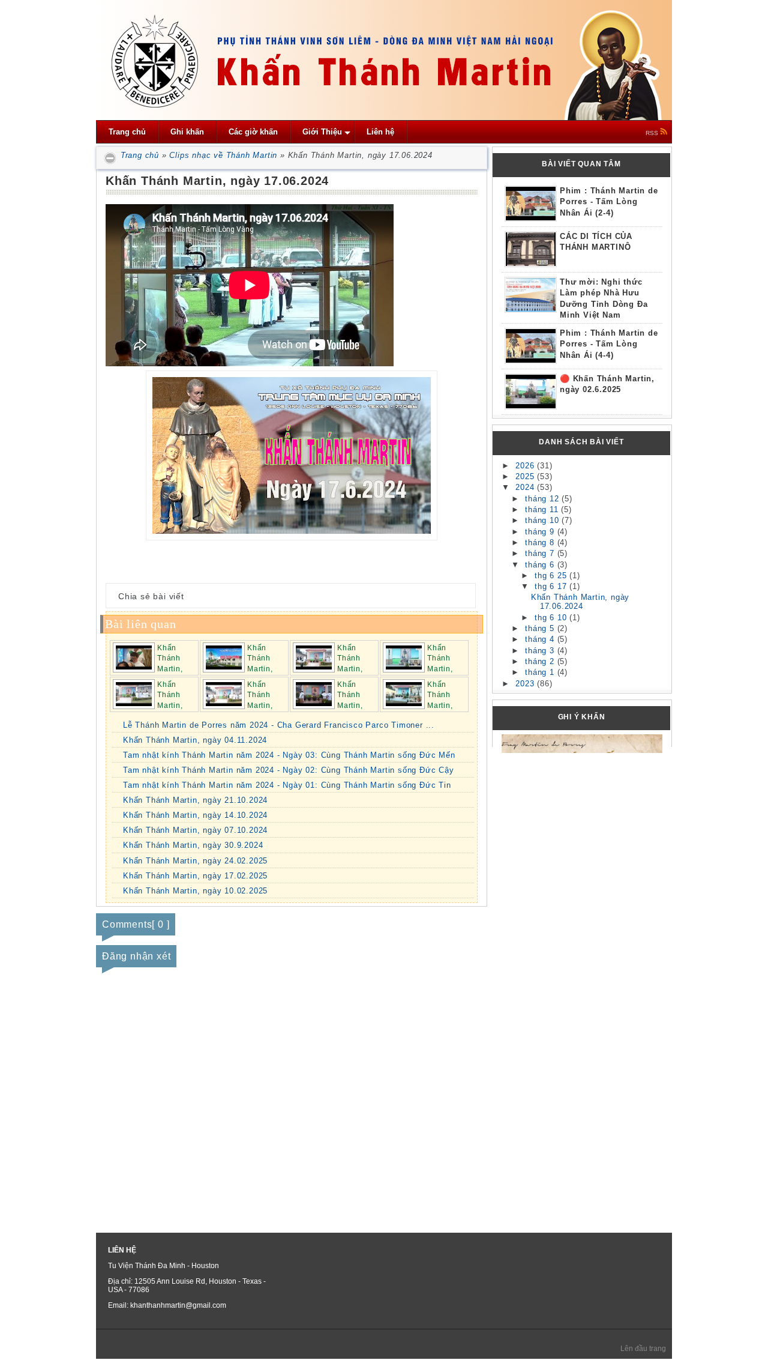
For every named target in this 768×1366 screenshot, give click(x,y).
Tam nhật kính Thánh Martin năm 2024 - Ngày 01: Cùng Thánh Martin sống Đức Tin (287, 785)
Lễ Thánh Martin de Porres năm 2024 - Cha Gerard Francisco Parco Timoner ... (278, 725)
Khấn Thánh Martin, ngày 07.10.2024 (195, 830)
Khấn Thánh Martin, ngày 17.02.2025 (195, 875)
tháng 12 (543, 498)
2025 (526, 476)
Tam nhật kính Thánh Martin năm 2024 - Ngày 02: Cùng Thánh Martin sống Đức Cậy (288, 770)
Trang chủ (138, 155)
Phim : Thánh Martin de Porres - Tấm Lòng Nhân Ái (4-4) (609, 344)
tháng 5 (541, 628)
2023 (526, 683)
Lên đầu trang (643, 1348)
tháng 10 (543, 520)
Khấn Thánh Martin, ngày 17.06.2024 (580, 602)
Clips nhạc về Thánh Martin (223, 155)
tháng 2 (541, 661)
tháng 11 (543, 509)
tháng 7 (541, 553)
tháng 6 (541, 564)
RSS (653, 133)
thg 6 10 (552, 617)
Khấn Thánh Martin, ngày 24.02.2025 (195, 860)
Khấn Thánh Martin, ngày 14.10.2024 (195, 815)
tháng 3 (541, 650)
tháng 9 (541, 531)
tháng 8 (541, 542)
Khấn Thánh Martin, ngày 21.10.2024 (195, 800)
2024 (526, 487)
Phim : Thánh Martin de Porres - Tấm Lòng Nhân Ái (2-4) (609, 201)
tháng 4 (541, 639)
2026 (526, 465)
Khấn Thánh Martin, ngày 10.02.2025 (195, 890)
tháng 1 (541, 672)
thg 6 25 (552, 575)
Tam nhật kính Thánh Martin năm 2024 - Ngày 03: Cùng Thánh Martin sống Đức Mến (289, 755)
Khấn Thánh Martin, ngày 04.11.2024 (195, 740)
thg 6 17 (552, 586)
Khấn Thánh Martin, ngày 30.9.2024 (193, 845)
